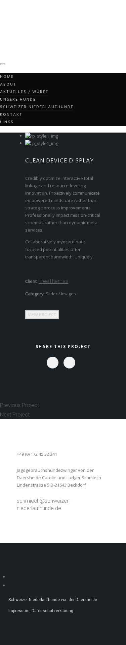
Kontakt (11, 114)
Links (7, 122)
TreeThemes (53, 281)
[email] (69, 362)
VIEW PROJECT (42, 314)
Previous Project (19, 405)
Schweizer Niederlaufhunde (37, 107)
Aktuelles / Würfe (24, 92)
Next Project (15, 414)
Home (7, 76)
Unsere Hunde (18, 99)
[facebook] (52, 362)
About (8, 84)
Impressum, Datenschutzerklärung (40, 610)
